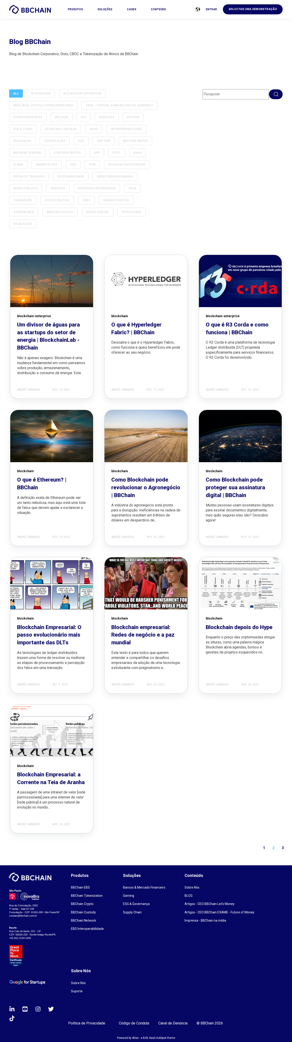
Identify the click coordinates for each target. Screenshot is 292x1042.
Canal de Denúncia (173, 1023)
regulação (22, 141)
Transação (22, 200)
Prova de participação (127, 164)
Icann (18, 164)
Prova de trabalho (28, 176)
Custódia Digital (67, 152)
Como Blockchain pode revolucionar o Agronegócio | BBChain (145, 487)
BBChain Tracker (27, 152)
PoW (92, 164)
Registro (58, 188)
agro (93, 129)
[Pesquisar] (276, 94)
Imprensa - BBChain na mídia (205, 920)
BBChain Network (83, 920)
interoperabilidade (126, 129)
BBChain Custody (83, 912)
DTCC (116, 152)
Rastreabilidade (70, 176)
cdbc (86, 200)
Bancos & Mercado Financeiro (144, 887)
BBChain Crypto (82, 904)
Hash (137, 152)
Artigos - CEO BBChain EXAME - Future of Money (219, 912)
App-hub (103, 141)
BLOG (189, 895)
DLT (83, 117)
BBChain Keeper (135, 141)
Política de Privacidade (86, 1023)
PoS (73, 164)
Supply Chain (132, 912)
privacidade (131, 212)
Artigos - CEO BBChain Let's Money (210, 904)
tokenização (54, 141)
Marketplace (46, 164)
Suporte (77, 991)
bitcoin (133, 117)
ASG (81, 141)
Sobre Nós (192, 887)
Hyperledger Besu (27, 117)
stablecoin (22, 224)
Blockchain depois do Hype (239, 627)
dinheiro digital (116, 200)
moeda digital (97, 212)
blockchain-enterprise (82, 93)
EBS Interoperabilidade (87, 929)
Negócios (106, 117)
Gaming (128, 895)
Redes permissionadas (115, 176)
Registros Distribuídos (97, 188)
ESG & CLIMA (22, 129)
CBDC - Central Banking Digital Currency (119, 105)
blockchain (41, 93)
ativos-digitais (57, 200)
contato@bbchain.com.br (23, 915)
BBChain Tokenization (87, 895)
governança (23, 212)
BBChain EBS (80, 887)
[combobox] (236, 94)
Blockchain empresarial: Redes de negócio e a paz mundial (143, 635)
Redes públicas (25, 188)
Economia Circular (61, 129)
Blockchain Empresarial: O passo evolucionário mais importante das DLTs (49, 635)
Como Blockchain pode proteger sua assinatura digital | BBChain (235, 487)
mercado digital (60, 212)
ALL (16, 93)
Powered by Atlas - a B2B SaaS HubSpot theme (146, 1037)
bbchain (61, 117)
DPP (97, 152)
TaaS (132, 188)
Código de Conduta (134, 1023)
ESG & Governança (136, 904)
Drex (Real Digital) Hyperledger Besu (43, 105)
